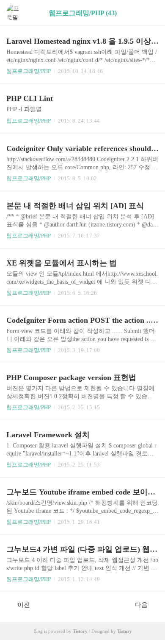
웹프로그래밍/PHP (28, 71)
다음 (141, 604)
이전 (23, 604)
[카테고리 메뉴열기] (150, 13)
